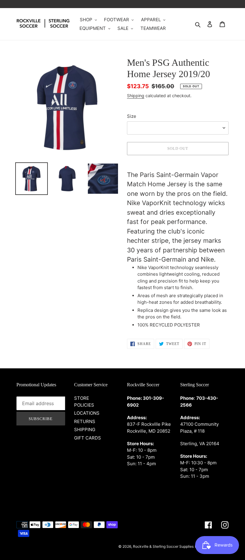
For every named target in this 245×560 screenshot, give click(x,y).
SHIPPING (84, 429)
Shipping (135, 95)
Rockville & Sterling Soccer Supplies (163, 546)
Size (131, 116)
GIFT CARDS (87, 438)
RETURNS (84, 421)
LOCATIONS (86, 413)
